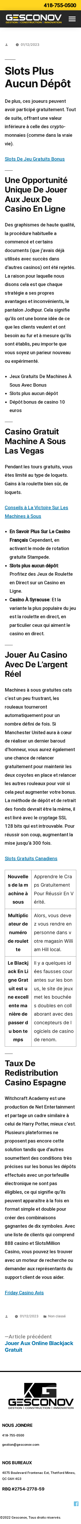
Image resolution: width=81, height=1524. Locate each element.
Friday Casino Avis (24, 1292)
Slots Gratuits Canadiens (31, 858)
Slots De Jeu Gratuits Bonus (35, 159)
